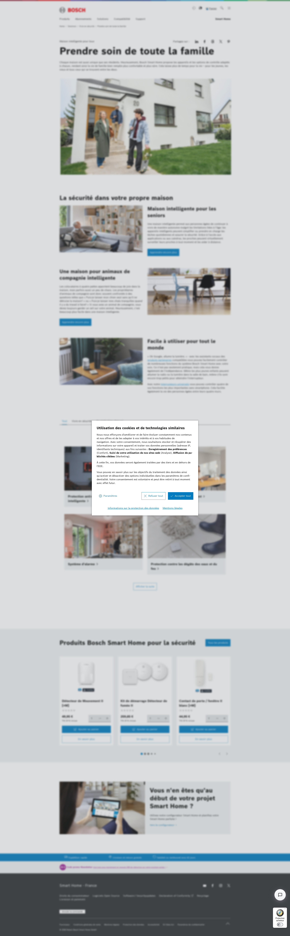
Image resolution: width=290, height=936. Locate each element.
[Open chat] (280, 894)
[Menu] (285, 909)
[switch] (280, 924)
